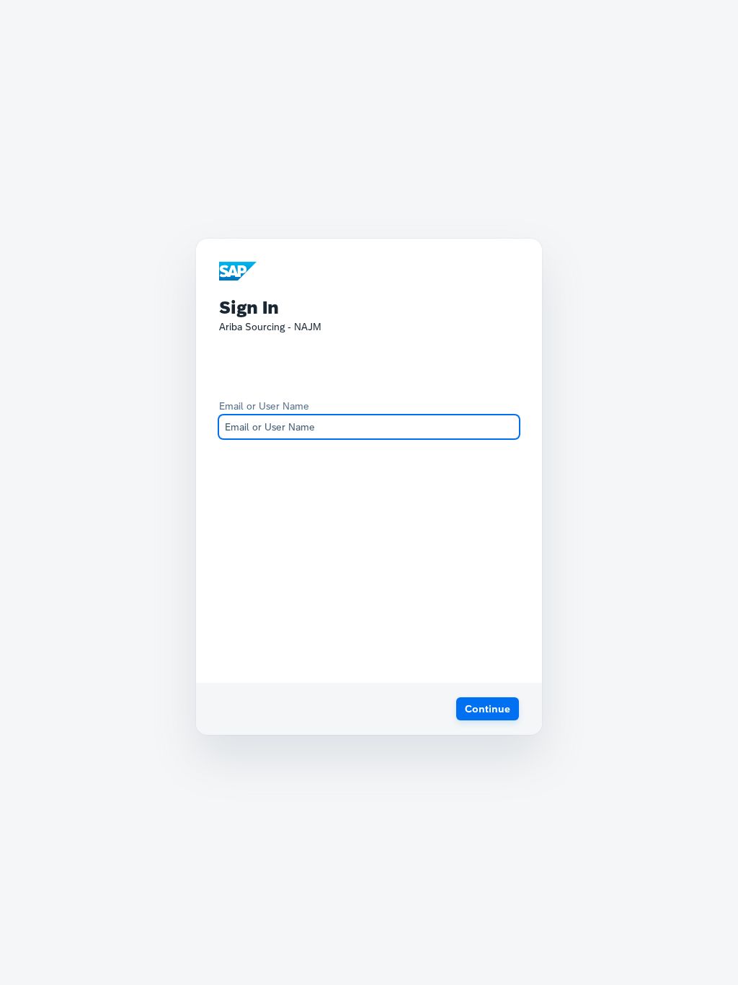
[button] (487, 708)
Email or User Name (264, 406)
